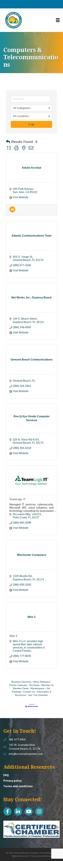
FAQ (6, 775)
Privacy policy (12, 780)
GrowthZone (44, 855)
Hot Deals (34, 685)
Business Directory (21, 682)
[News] (12, 211)
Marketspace (37, 688)
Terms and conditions (18, 786)
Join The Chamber (38, 695)
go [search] (32, 124)
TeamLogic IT (17, 499)
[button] (8, 142)
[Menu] (57, 20)
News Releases (41, 682)
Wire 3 (13, 636)
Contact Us (29, 692)
